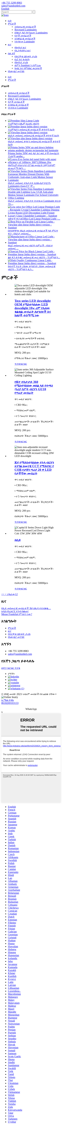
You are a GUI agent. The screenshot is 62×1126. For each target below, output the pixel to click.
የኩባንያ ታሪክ (21, 62)
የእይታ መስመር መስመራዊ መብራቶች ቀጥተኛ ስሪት (33, 135)
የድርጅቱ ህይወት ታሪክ (26, 56)
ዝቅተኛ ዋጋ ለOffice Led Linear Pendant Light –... (34, 218)
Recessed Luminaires (26, 29)
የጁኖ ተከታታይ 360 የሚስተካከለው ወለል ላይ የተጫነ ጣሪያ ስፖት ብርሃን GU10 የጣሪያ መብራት (34, 387)
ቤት (10, 20)
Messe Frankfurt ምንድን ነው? (16, 614)
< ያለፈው (9, 594)
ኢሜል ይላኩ (7, 700)
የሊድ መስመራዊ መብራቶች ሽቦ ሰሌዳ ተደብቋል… (26, 608)
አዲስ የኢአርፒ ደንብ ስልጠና (15, 611)
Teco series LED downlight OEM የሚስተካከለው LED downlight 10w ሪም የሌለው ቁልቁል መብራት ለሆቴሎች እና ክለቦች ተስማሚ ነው (33, 308)
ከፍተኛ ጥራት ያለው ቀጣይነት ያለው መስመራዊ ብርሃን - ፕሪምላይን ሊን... (31, 268)
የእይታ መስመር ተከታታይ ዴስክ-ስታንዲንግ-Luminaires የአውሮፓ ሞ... (29, 184)
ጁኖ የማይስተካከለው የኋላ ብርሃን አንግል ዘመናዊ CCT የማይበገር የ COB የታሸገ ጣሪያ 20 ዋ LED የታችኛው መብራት (34, 468)
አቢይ (18, 540)
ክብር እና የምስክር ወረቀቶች (28, 68)
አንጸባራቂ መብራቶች (25, 38)
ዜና (9, 44)
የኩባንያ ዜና (20, 47)
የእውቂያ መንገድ (16, 71)
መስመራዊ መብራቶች (25, 26)
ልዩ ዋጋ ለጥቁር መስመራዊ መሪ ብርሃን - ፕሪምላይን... (34, 257)
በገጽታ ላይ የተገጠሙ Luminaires (31, 32)
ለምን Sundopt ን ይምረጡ (28, 65)
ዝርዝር (23, 363)
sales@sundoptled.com (20, 654)
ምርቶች (12, 23)
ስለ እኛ (11, 53)
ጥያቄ (17, 363)
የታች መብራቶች (23, 35)
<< (2, 594)
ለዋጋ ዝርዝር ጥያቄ (10, 668)
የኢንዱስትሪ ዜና (23, 50)
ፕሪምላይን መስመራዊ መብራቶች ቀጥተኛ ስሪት (31, 129)
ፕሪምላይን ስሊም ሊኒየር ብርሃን (23, 123)
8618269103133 (10, 703)
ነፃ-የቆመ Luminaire (25, 41)
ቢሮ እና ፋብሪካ (22, 59)
